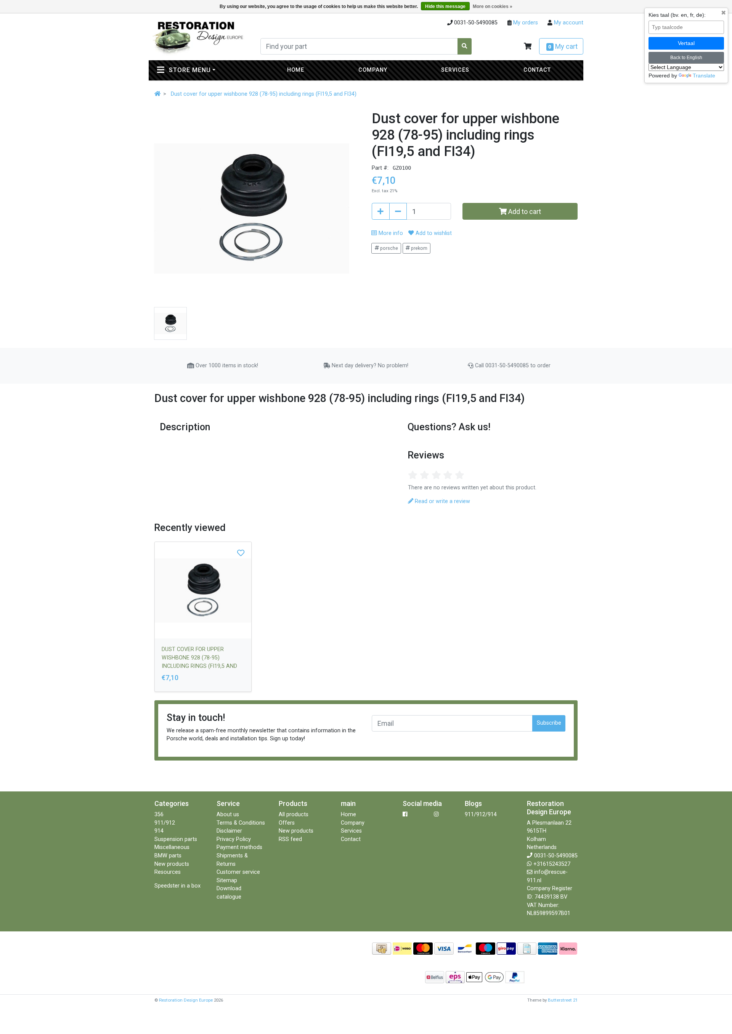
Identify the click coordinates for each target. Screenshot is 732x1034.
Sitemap (227, 880)
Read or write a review (441, 501)
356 (159, 814)
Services (455, 70)
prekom (418, 248)
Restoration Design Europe (186, 1000)
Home (295, 70)
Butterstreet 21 (563, 1000)
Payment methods (239, 847)
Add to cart (524, 211)
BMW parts (167, 855)
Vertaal (686, 43)
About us (228, 814)
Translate (704, 75)
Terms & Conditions (241, 823)
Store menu (206, 70)
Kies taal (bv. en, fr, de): (677, 15)
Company (372, 70)
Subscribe (549, 723)
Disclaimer (229, 831)
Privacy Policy (234, 839)
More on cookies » (492, 6)
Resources (167, 872)
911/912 (164, 823)
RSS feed (290, 839)
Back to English (686, 57)
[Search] (465, 46)
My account (567, 22)
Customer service (238, 872)
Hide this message (445, 6)
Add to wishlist (432, 233)
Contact (537, 70)
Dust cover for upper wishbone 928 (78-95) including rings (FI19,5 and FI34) (263, 94)
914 (159, 831)
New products (171, 864)
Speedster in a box (177, 886)
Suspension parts (175, 839)
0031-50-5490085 (556, 855)
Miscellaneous (171, 847)
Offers (287, 823)
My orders (525, 22)
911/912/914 (481, 814)
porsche (388, 248)
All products (293, 814)
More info (390, 233)
